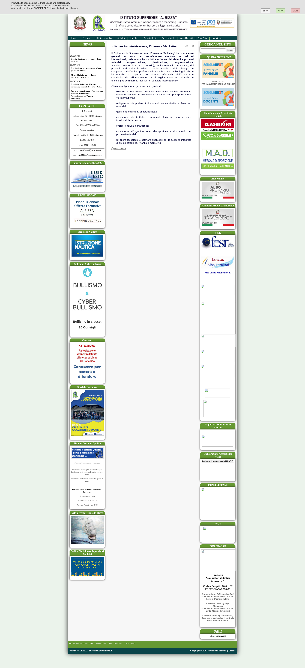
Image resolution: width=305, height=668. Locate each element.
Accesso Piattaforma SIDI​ (87, 505)
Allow (280, 11)
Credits (232, 651)
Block (295, 11)
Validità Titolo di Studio (87, 501)
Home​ (74, 38)
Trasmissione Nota (87, 496)
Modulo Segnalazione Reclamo (87, 463)
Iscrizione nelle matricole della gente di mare (87, 480)
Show (265, 11)
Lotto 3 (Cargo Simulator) (218, 611)
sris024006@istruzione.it (100, 651)
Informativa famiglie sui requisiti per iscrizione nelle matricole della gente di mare (87, 471)
